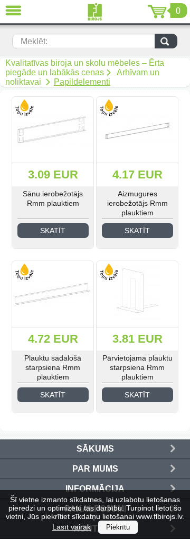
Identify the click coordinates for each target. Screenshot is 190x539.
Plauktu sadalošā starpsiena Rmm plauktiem (52, 367)
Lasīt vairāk (71, 527)
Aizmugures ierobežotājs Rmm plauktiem (137, 203)
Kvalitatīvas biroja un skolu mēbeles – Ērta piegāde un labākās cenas (84, 67)
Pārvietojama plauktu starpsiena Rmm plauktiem (137, 367)
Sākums (95, 448)
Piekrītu (118, 527)
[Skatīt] (52, 130)
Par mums (95, 468)
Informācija (95, 488)
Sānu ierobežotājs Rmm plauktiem (53, 198)
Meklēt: (34, 41)
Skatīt (52, 230)
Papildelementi (82, 81)
